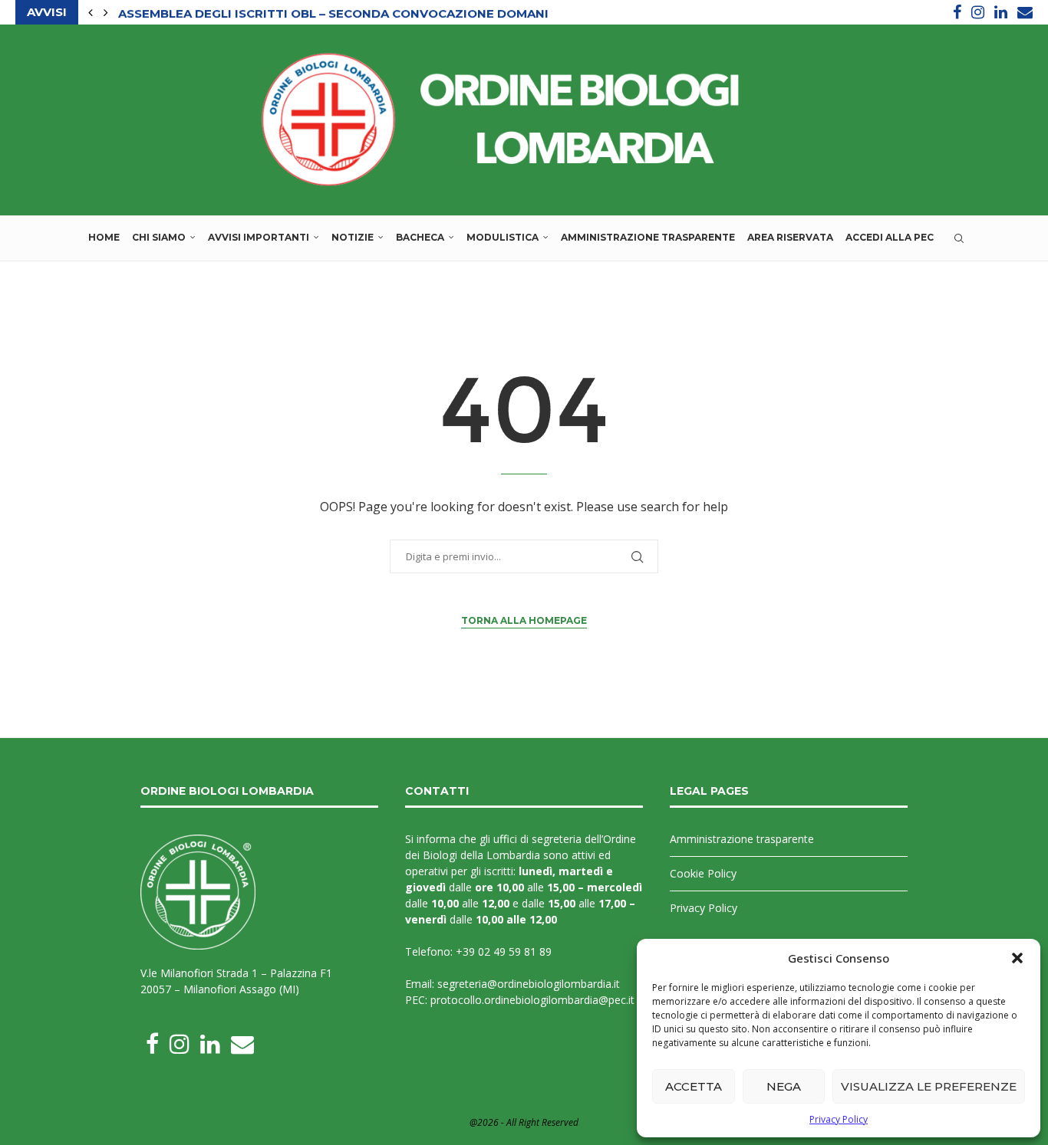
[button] (1017, 958)
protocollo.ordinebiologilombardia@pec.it (532, 999)
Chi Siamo (159, 237)
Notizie (352, 237)
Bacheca (420, 237)
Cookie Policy (703, 873)
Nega (783, 1086)
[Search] (959, 238)
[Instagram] (977, 12)
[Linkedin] (1000, 12)
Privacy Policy (838, 1119)
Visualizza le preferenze (929, 1086)
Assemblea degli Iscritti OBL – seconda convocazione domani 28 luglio (367, 12)
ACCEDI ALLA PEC (889, 237)
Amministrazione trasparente (648, 237)
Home (104, 237)
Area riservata (790, 237)
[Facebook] (957, 12)
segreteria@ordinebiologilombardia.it (528, 983)
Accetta (693, 1086)
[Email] (1025, 12)
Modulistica (502, 237)
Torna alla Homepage (524, 620)
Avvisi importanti (258, 237)
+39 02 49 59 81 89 (504, 951)
